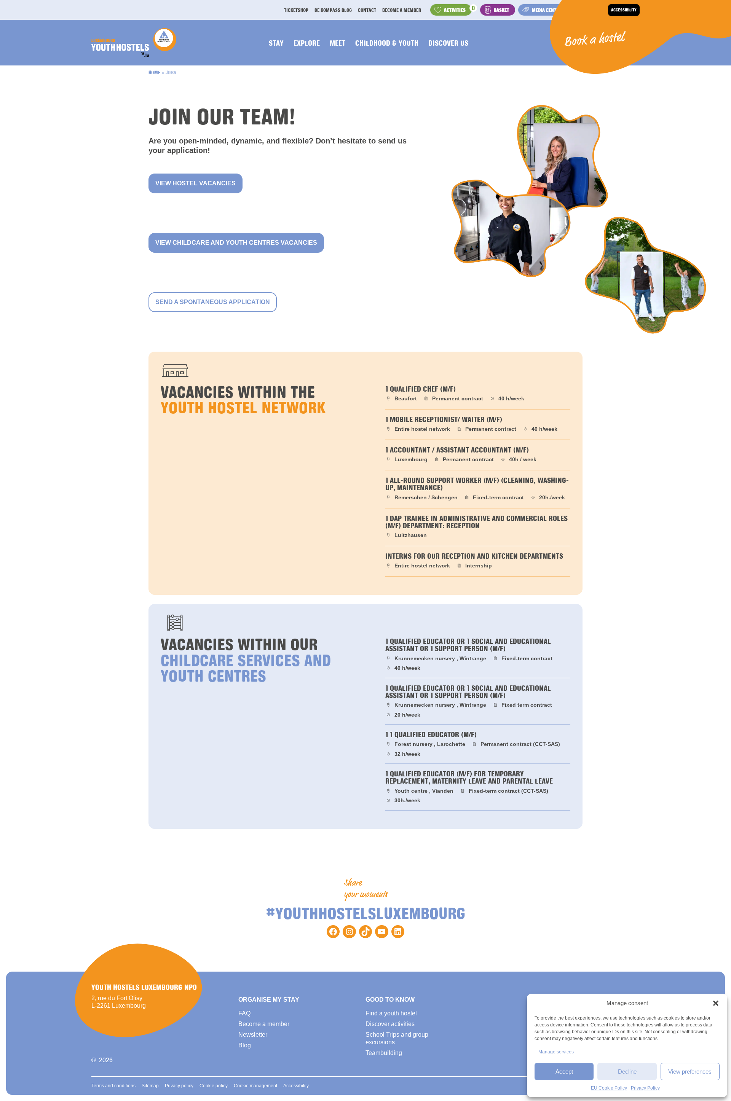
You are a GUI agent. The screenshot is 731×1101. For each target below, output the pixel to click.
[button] (716, 1003)
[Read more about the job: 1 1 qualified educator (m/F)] (477, 744)
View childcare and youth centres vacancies (236, 242)
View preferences (690, 1071)
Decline (627, 1071)
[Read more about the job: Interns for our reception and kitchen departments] (477, 561)
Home (154, 72)
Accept (564, 1071)
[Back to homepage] (133, 42)
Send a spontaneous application (212, 302)
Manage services (556, 1052)
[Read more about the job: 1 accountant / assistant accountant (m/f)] (477, 455)
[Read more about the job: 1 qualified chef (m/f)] (477, 394)
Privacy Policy (645, 1088)
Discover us (448, 42)
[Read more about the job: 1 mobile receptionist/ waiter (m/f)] (477, 424)
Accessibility (624, 10)
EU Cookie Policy (609, 1088)
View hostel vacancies (195, 183)
